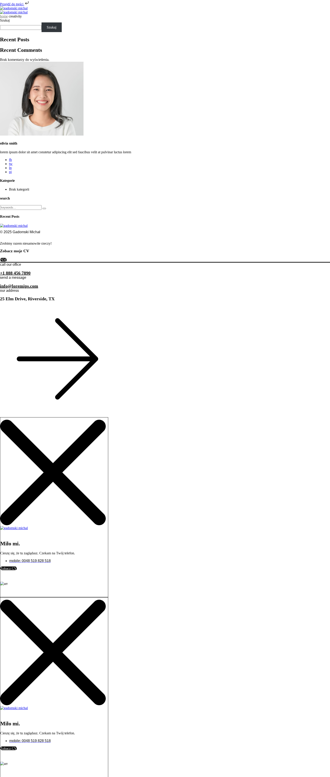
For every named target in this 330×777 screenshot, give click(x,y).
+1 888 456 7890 (15, 272)
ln (10, 168)
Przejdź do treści (12, 4)
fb (10, 160)
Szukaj (5, 20)
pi (10, 172)
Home (4, 16)
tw (11, 164)
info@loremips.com (19, 285)
